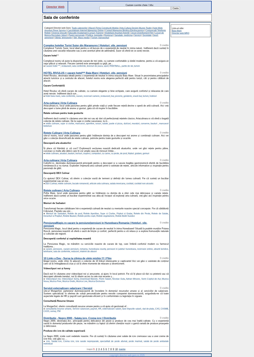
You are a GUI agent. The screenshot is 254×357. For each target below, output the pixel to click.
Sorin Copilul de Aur (151, 279)
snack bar (137, 96)
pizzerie (119, 96)
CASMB (164, 309)
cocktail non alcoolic (143, 183)
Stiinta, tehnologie (63, 37)
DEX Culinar (51, 183)
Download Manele (89, 279)
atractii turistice (161, 249)
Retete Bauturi (70, 216)
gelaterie (128, 96)
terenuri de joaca (95, 66)
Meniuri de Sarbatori (56, 213)
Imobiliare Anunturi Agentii (117, 33)
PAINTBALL (115, 66)
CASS (46, 311)
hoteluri (153, 96)
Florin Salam (105, 279)
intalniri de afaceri (88, 251)
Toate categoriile (79, 28)
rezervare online (145, 249)
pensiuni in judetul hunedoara (121, 249)
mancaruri (80, 123)
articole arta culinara (99, 183)
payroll (94, 309)
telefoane (48, 251)
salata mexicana (117, 183)
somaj (53, 311)
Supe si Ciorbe (107, 213)
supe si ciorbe (67, 123)
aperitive (90, 123)
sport (106, 66)
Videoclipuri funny (70, 279)
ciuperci (87, 153)
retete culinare (52, 123)
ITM (58, 311)
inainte (122, 349)
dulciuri (127, 123)
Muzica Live (81, 281)
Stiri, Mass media (81, 37)
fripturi (131, 153)
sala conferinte (79, 66)
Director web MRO (180, 33)
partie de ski (127, 66)
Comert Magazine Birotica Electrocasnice (124, 30)
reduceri (75, 251)
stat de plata (148, 309)
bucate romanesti (80, 183)
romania (84, 249)
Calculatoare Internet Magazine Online (85, 30)
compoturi (96, 153)
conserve (145, 123)
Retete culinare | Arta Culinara (62, 190)
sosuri (98, 123)
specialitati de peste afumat (113, 341)
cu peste (115, 153)
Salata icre (56, 341)
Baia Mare (177, 31)
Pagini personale (77, 35)
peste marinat (135, 341)
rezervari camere (92, 96)
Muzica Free (55, 281)
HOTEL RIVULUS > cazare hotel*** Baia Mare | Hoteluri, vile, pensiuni (85, 72)
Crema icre (68, 341)
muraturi (136, 123)
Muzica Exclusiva (96, 281)
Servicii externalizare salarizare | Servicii (68, 288)
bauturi (154, 123)
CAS (157, 309)
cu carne (106, 153)
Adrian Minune (133, 279)
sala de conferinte (61, 251)
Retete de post (75, 213)
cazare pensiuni (71, 249)
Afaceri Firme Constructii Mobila (104, 28)
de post (123, 153)
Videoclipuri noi (53, 279)
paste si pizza (115, 123)
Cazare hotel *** (52, 66)
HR (99, 309)
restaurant (66, 66)
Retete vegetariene (105, 216)
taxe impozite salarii (131, 309)
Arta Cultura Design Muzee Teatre (136, 28)
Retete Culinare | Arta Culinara (62, 132)
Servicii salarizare (81, 309)
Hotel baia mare (52, 96)
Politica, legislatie (94, 35)
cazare (79, 96)
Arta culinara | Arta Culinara (60, 102)
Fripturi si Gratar (124, 213)
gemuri (146, 153)
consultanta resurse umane (59, 309)
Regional (108, 35)
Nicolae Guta (118, 279)
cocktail (129, 183)
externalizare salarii (111, 309)
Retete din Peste (142, 213)
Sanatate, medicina (123, 35)
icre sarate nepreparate (87, 341)
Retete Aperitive (91, 213)
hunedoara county (97, 249)
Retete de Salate (160, 213)
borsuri (79, 153)
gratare (138, 153)
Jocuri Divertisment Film (142, 33)
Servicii (137, 35)
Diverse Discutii (59, 33)
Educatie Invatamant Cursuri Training (85, 33)
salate (105, 123)
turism (137, 66)
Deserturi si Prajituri (53, 216)
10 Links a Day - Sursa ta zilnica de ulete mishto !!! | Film (77, 258)
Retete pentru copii (86, 216)
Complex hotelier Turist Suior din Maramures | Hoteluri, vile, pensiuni (85, 45)
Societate (147, 35)
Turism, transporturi (100, 37)
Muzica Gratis (68, 281)
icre (48, 341)
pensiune (57, 249)
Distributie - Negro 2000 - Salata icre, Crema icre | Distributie (80, 318)
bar (112, 96)
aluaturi (63, 153)
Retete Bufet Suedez (125, 216)
